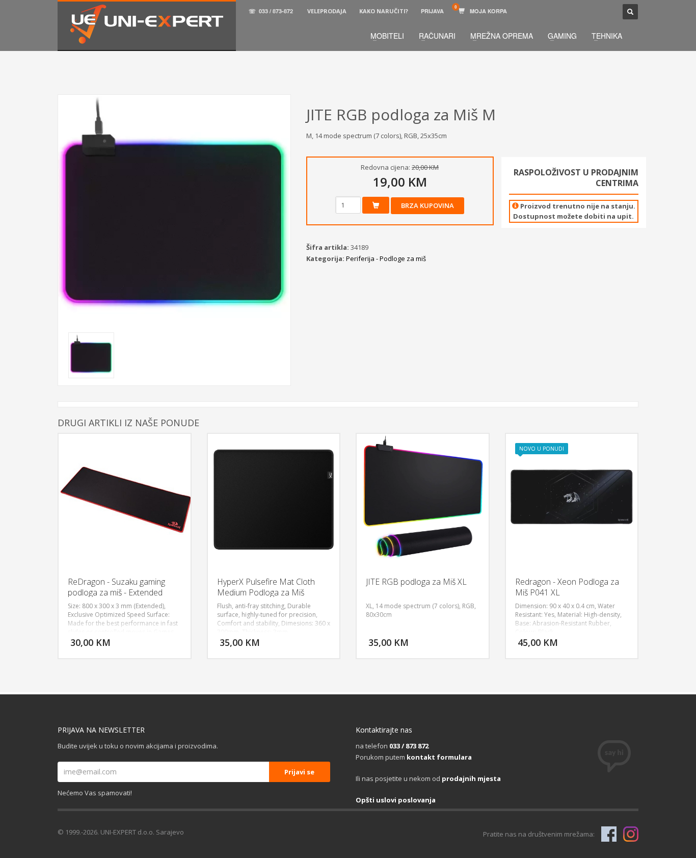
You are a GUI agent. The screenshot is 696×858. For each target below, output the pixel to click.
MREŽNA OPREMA (501, 36)
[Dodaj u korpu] (375, 205)
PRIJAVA (432, 11)
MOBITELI (387, 36)
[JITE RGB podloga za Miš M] (174, 211)
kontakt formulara (439, 757)
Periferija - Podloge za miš (386, 258)
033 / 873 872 (409, 745)
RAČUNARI (437, 36)
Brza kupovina (427, 205)
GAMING (562, 36)
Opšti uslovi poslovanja (396, 799)
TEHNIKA (607, 36)
